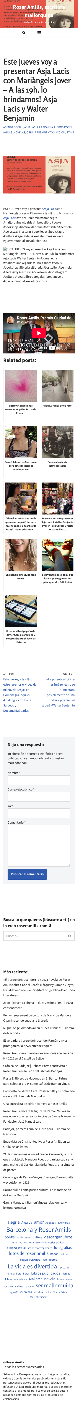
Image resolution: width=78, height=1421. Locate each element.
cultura (37, 1237)
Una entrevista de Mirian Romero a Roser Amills (35, 1103)
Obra (29, 132)
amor (39, 1222)
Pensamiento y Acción (50, 132)
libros (26, 1274)
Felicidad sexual (15, 1248)
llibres (8, 1279)
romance (8, 1286)
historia (64, 1254)
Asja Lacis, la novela (38, 127)
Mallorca (35, 1279)
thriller (48, 1292)
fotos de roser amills (29, 1253)
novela (49, 1279)
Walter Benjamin (38, 1297)
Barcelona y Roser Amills (38, 1229)
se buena (29, 1286)
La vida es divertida (32, 1266)
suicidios (38, 1292)
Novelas (19, 132)
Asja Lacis (50, 209)
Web (10, 806)
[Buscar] (23, 32)
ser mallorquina (54, 1286)
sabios (19, 1286)
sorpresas (25, 1292)
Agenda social (13, 127)
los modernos (20, 1279)
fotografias (63, 1247)
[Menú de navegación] (39, 32)
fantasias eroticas (55, 1242)
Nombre (14, 773)
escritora (29, 1242)
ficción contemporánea (40, 1248)
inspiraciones (30, 1259)
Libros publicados (45, 1273)
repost (68, 1279)
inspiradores (49, 1260)
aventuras (63, 1223)
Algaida (26, 1222)
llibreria (66, 1274)
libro (18, 1274)
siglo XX (14, 1292)
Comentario (17, 822)
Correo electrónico (21, 789)
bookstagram (23, 1237)
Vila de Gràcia (60, 1292)
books (10, 1237)
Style (70, 132)
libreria (11, 1274)
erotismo (17, 1242)
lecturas (64, 1267)
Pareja (60, 1279)
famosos (40, 1242)
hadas (54, 1254)
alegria (13, 1222)
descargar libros (58, 1237)
